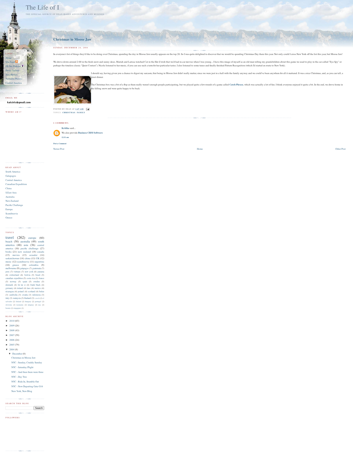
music (8, 261)
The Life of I (42, 7)
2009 (12, 325)
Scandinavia (12, 213)
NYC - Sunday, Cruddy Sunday (26, 362)
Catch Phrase (236, 84)
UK (37, 258)
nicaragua (10, 291)
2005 (12, 344)
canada (40, 251)
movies (16, 255)
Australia (10, 196)
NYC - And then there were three (27, 372)
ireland (20, 288)
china (27, 258)
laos (29, 288)
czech (37, 298)
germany (9, 288)
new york (29, 271)
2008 (12, 330)
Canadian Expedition (16, 184)
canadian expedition (14, 278)
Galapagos (11, 175)
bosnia (8, 308)
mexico (38, 288)
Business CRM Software (90, 132)
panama (41, 271)
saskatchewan (12, 258)
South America (13, 171)
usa (39, 304)
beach (9, 241)
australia (25, 241)
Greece (9, 217)
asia (26, 245)
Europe (9, 209)
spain (25, 281)
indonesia (36, 294)
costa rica (31, 278)
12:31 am (65, 137)
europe (32, 238)
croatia (25, 294)
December (17, 353)
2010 (12, 320)
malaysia (17, 298)
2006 (12, 339)
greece (16, 265)
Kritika (65, 128)
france (41, 278)
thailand (27, 298)
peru (7, 271)
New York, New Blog (21, 391)
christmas (68, 112)
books (9, 251)
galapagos (24, 268)
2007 (12, 335)
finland (18, 301)
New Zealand (12, 200)
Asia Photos (11, 74)
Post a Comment (59, 143)
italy (7, 298)
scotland (31, 291)
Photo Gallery (12, 70)
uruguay (31, 304)
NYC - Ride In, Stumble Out (25, 381)
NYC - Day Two (19, 376)
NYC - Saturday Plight (22, 367)
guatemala (36, 268)
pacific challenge (30, 248)
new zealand (24, 251)
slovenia (9, 304)
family (81, 112)
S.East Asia (11, 192)
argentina (39, 261)
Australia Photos (14, 78)
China (9, 188)
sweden (36, 281)
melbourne (11, 268)
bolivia (27, 275)
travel (10, 237)
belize (41, 291)
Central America (14, 82)
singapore (17, 308)
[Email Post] (87, 109)
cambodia (13, 294)
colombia (33, 265)
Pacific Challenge (14, 205)
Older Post (340, 148)
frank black (35, 284)
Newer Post (58, 148)
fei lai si (22, 284)
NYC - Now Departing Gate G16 (27, 386)
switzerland (14, 275)
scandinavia (23, 261)
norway (13, 281)
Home (200, 148)
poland (21, 291)
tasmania (19, 304)
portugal (38, 301)
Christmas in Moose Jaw (72, 39)
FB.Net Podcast (13, 66)
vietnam (17, 271)
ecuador (33, 255)
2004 (12, 349)
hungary (28, 301)
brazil (37, 275)
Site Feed (10, 62)
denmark (9, 284)
